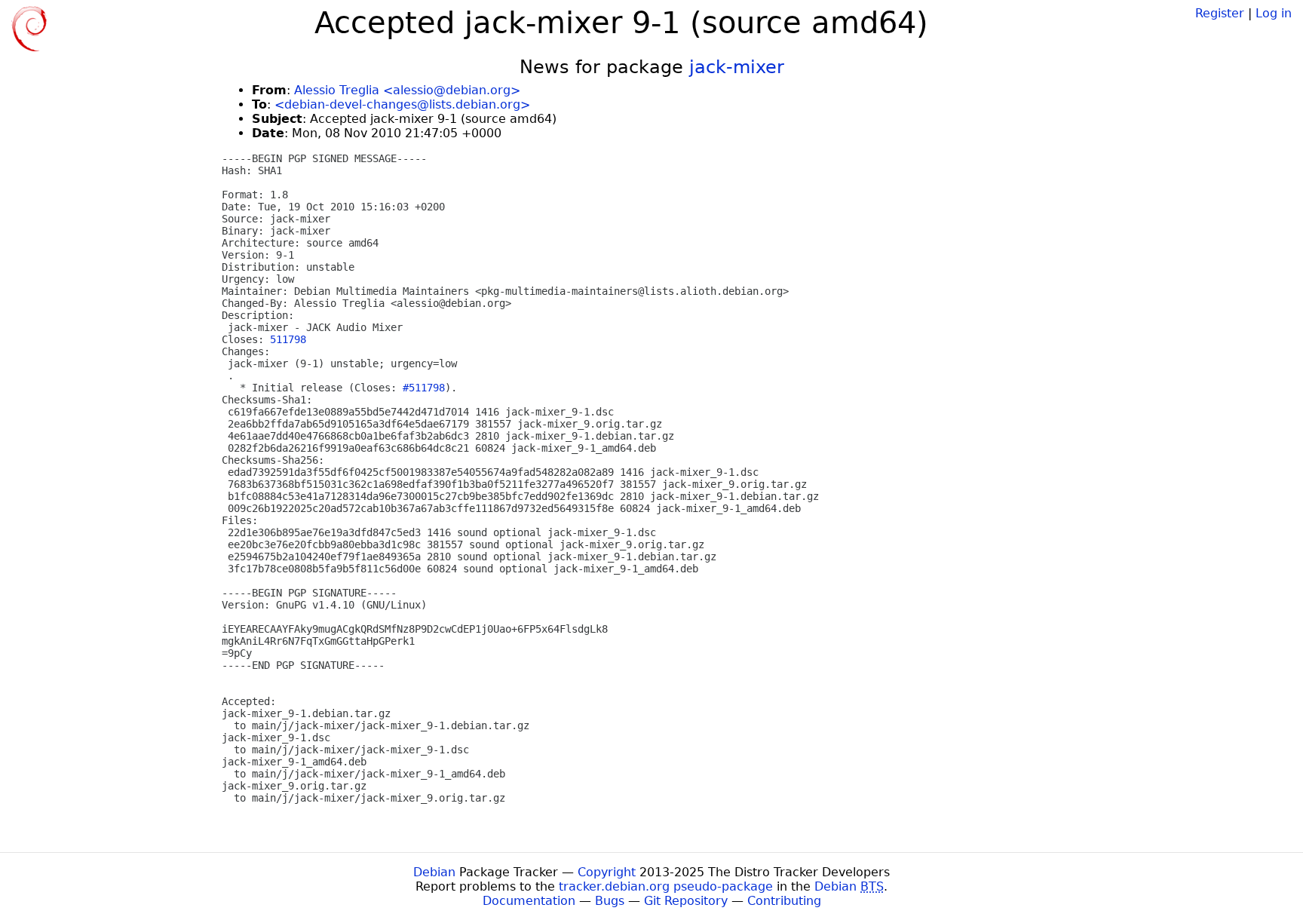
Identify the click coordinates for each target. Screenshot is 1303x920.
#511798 (424, 388)
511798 (288, 339)
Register (1219, 13)
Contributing (784, 901)
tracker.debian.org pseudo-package (666, 886)
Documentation (529, 901)
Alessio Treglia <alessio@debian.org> (407, 90)
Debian (434, 872)
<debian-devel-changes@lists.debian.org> (402, 104)
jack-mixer (736, 67)
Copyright (607, 872)
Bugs (609, 901)
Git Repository (686, 901)
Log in (1273, 13)
